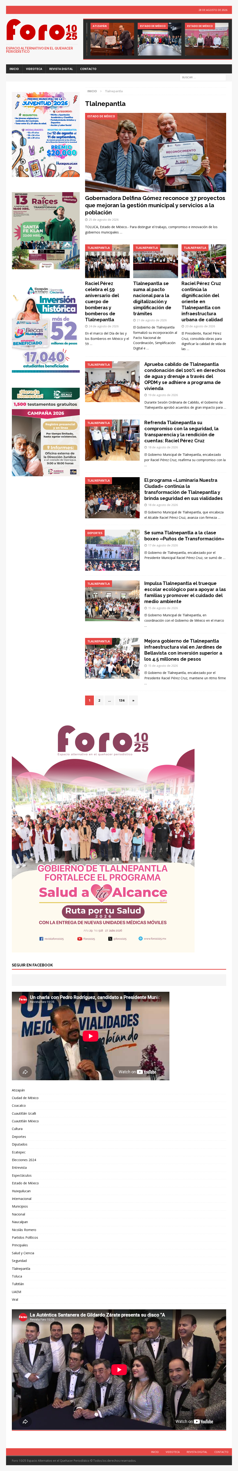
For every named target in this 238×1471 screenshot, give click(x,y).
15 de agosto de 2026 (163, 608)
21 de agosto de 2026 (152, 320)
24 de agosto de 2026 (104, 326)
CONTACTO (88, 69)
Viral (15, 1299)
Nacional (18, 1214)
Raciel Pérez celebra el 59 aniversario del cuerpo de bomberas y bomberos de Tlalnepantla (102, 301)
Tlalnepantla (21, 1268)
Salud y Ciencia (23, 1253)
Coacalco (19, 1105)
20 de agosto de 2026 (200, 326)
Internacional (21, 1198)
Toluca (17, 1276)
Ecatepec (19, 1152)
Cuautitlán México (25, 1121)
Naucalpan (20, 1222)
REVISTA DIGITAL (61, 69)
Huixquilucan (21, 1191)
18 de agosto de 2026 (163, 447)
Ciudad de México (25, 1098)
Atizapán (18, 1090)
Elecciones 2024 (24, 1160)
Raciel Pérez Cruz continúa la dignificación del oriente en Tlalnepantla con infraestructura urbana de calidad (202, 301)
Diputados (19, 1144)
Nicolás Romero (24, 1230)
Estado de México (25, 1183)
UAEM (16, 1292)
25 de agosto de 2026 (104, 219)
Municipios (20, 1206)
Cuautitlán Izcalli (24, 1113)
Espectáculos (22, 1175)
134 (121, 700)
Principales (20, 1245)
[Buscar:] (203, 77)
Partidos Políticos (25, 1237)
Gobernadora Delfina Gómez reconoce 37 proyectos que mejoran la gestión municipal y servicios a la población (155, 205)
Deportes (19, 1136)
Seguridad (19, 1260)
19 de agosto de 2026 (163, 395)
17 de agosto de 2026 (163, 545)
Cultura (17, 1128)
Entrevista (19, 1167)
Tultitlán (18, 1284)
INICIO (14, 69)
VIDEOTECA (34, 69)
